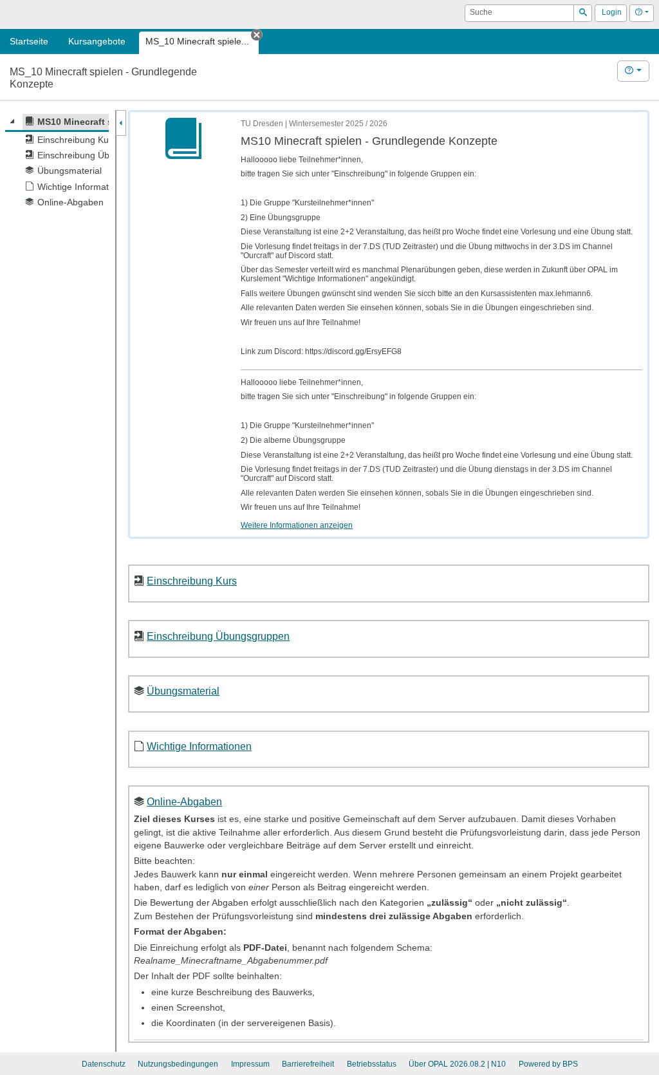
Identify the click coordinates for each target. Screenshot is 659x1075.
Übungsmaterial (183, 690)
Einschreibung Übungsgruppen (218, 636)
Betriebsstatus (371, 1064)
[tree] (57, 162)
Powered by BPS (548, 1064)
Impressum (250, 1064)
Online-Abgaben (184, 801)
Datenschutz (103, 1064)
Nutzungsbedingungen (178, 1064)
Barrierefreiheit (308, 1064)
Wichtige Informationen (199, 746)
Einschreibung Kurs (192, 580)
